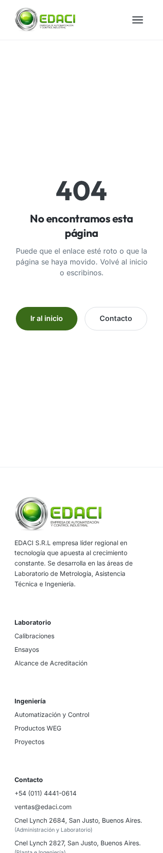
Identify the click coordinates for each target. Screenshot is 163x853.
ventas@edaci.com (43, 807)
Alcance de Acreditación (50, 663)
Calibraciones (34, 636)
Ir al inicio (46, 318)
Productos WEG (37, 728)
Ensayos (26, 649)
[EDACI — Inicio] (44, 20)
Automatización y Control (51, 714)
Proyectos (29, 741)
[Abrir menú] (138, 20)
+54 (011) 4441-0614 (45, 793)
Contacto (116, 318)
